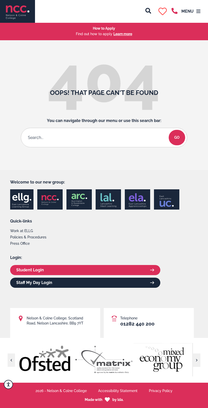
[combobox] (96, 137)
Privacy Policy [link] (160, 391)
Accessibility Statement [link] (117, 391)
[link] (17, 11)
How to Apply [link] (104, 28)
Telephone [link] (128, 318)
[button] (163, 11)
